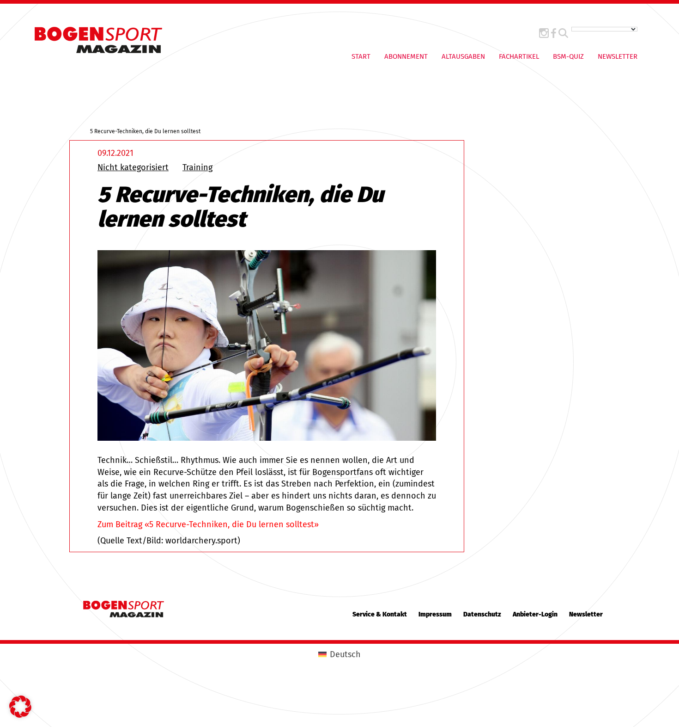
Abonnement (406, 56)
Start (361, 56)
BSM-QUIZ (568, 56)
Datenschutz (482, 614)
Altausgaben (463, 56)
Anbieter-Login (535, 614)
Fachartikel (519, 56)
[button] (20, 706)
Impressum (435, 614)
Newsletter (617, 56)
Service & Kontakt (379, 614)
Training (197, 167)
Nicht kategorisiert (133, 167)
